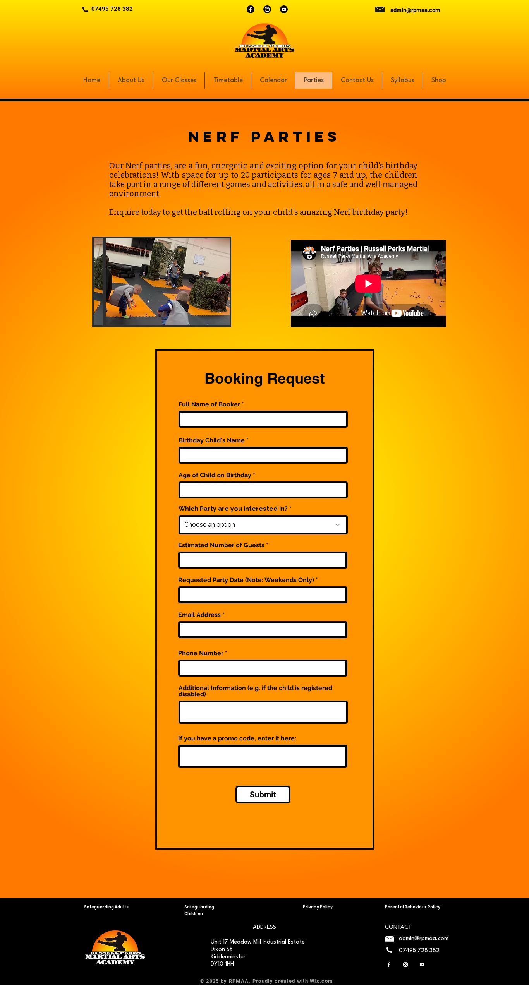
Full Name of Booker (209, 404)
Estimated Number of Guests (221, 545)
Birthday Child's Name (212, 440)
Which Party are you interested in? (233, 509)
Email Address (199, 615)
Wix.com (321, 981)
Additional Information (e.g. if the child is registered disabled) (255, 691)
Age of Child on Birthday (215, 475)
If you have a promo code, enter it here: (237, 738)
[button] (161, 282)
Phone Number (200, 653)
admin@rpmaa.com (415, 10)
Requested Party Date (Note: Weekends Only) (246, 580)
